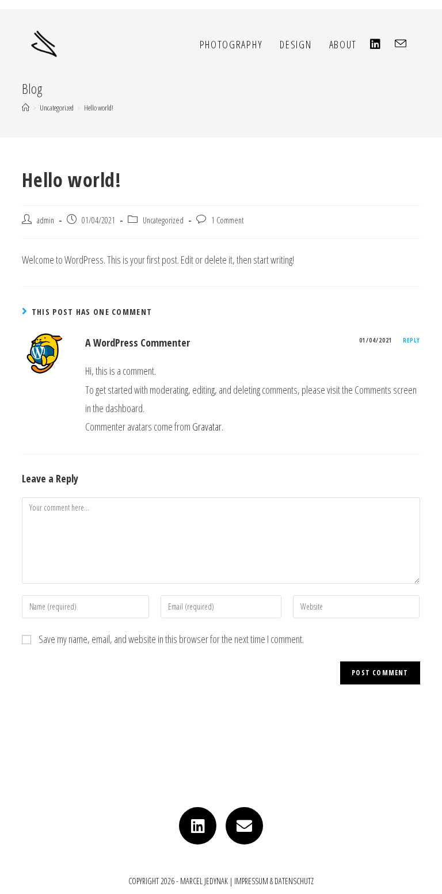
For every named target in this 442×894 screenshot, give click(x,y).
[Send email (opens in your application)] (406, 43)
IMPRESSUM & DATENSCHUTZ (274, 881)
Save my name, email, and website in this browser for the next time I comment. (171, 639)
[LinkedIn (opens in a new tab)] (381, 44)
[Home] (25, 107)
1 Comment (227, 220)
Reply (411, 340)
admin (45, 220)
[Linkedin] (197, 825)
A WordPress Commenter (137, 342)
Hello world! (98, 107)
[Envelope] (244, 825)
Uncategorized (163, 220)
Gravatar (207, 426)
